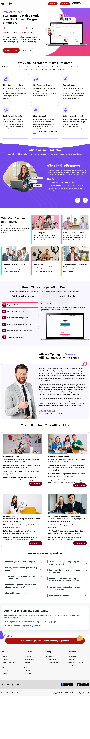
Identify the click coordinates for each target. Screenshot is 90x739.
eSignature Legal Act (8, 662)
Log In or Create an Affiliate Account (17, 324)
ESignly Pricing (50, 656)
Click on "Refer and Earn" (13, 311)
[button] (85, 200)
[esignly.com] (6, 3)
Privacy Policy (16, 693)
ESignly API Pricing (51, 659)
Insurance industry (29, 659)
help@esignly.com (61, 641)
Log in (76, 4)
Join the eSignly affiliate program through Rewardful (22, 626)
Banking (26, 668)
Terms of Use (5, 693)
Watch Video (27, 50)
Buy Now (65, 4)
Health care (27, 662)
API (3, 668)
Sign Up (52, 4)
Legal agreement (29, 673)
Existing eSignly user (23, 296)
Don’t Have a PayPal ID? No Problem (17, 330)
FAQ (3, 665)
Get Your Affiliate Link (12, 337)
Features (4, 656)
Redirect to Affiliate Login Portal (15, 318)
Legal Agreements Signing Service (77, 665)
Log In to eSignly (10, 305)
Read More (34, 483)
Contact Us (5, 670)
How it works (5, 659)
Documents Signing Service (75, 662)
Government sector (29, 665)
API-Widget (71, 659)
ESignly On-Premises (52, 662)
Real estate (27, 670)
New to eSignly (67, 296)
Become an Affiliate (11, 50)
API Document (72, 656)
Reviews (4, 673)
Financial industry (29, 656)
